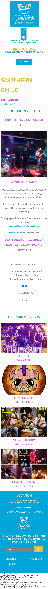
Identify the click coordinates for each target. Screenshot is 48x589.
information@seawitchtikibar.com (24, 52)
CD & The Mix (24, 440)
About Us (12, 559)
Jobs (12, 564)
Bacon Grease (24, 398)
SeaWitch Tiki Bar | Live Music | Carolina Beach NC (24, 14)
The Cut (24, 356)
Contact (36, 559)
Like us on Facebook (24, 31)
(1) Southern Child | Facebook (24, 226)
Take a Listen (15, 233)
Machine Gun (24, 482)
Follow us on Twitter (24, 37)
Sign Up (38, 549)
